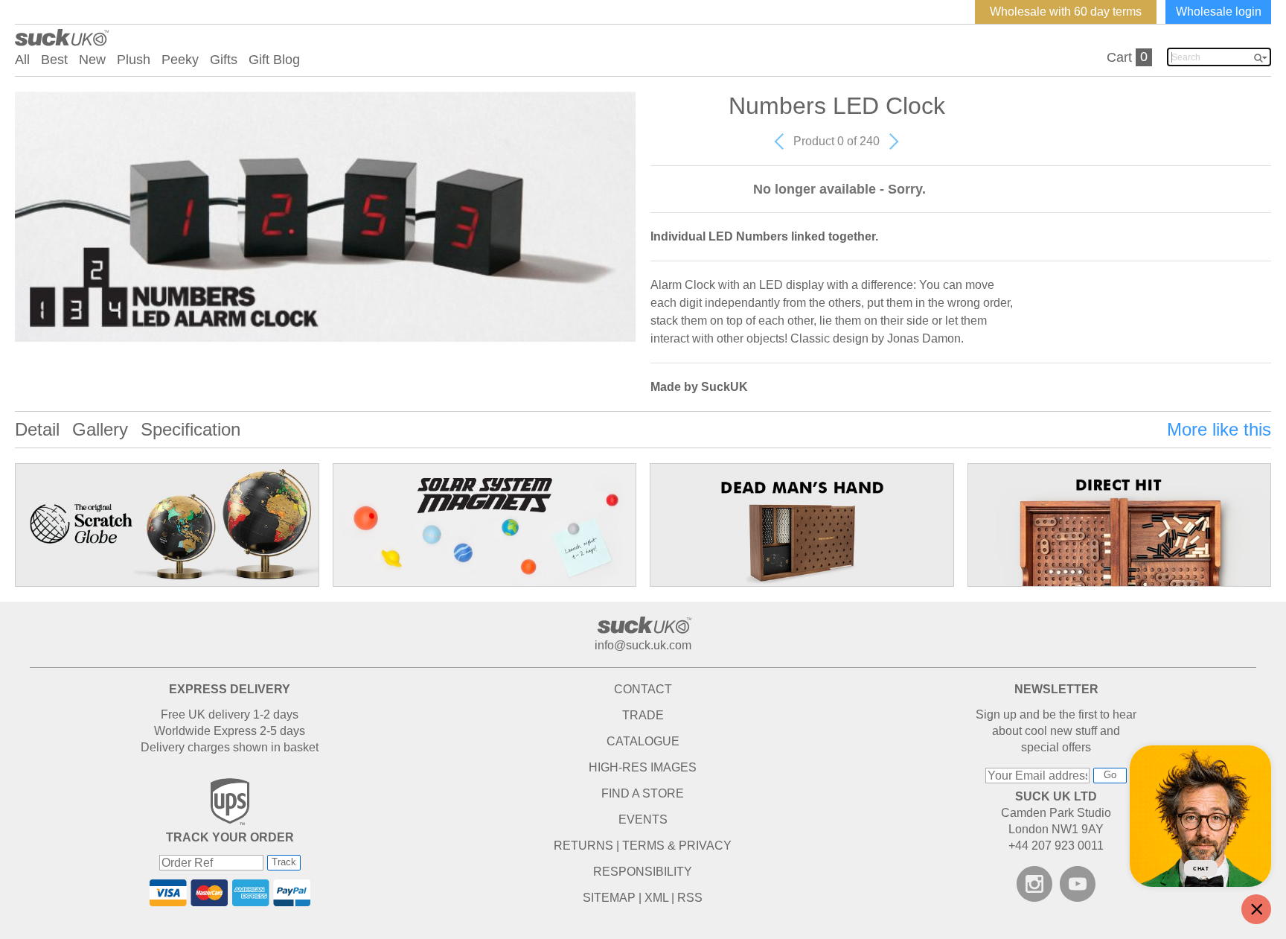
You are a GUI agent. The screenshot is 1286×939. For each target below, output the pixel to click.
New (92, 59)
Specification (190, 429)
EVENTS (643, 819)
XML (656, 897)
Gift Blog (274, 59)
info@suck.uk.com (643, 645)
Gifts (223, 59)
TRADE (643, 715)
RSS (690, 897)
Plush (133, 59)
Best (54, 59)
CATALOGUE (643, 741)
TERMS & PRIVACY (677, 845)
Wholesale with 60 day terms (1066, 11)
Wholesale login (1218, 11)
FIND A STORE (642, 793)
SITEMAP (609, 897)
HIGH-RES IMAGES (643, 767)
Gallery (100, 429)
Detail (37, 429)
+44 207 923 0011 (1056, 845)
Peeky (180, 59)
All (22, 59)
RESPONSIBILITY (642, 871)
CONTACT (643, 689)
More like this (1219, 429)
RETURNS (583, 845)
